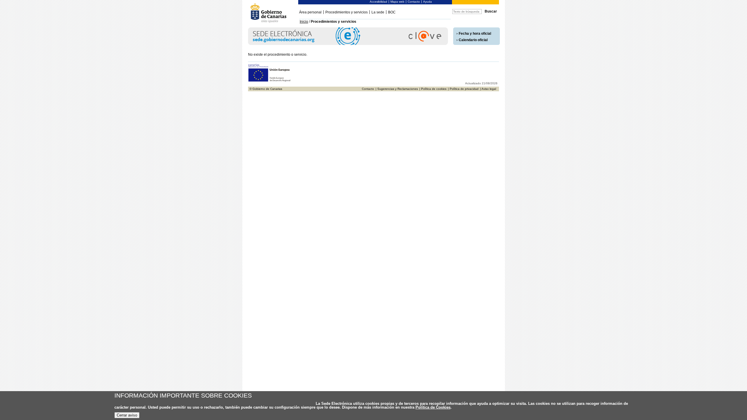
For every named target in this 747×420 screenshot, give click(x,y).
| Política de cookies (432, 88)
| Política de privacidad (463, 88)
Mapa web (397, 1)
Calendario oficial (473, 40)
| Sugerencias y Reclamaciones (397, 88)
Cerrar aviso (127, 415)
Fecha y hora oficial (475, 33)
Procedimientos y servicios (346, 12)
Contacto (414, 1)
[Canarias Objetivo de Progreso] (269, 81)
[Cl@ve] (348, 44)
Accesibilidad (378, 1)
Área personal (310, 12)
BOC (392, 12)
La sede (377, 12)
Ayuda (427, 1)
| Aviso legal (488, 88)
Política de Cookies (433, 407)
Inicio (304, 22)
